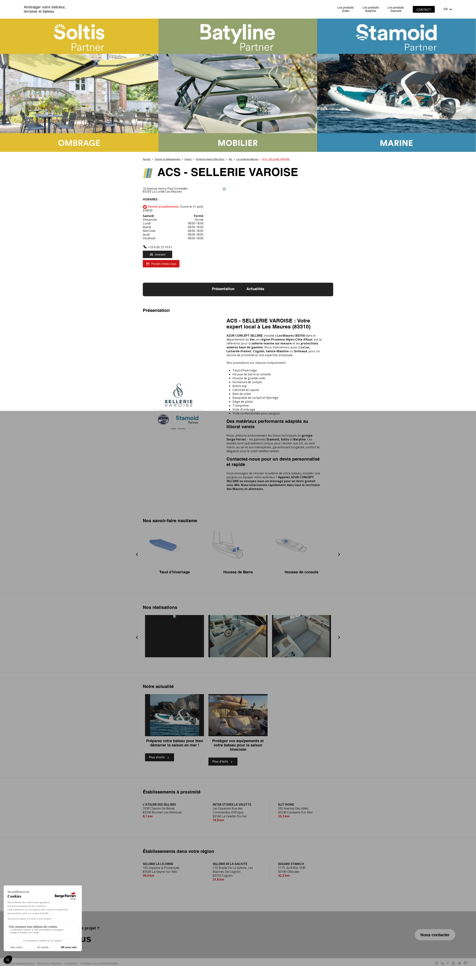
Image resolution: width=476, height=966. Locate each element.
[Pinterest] (436, 964)
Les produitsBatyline (371, 9)
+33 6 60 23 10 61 (160, 247)
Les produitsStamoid (396, 9)
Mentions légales (49, 963)
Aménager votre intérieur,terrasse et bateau (45, 9)
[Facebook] (448, 963)
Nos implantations (22, 963)
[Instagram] (465, 964)
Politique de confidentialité (99, 963)
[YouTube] (453, 963)
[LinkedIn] (442, 964)
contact (423, 9)
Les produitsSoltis (345, 9)
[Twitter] (459, 964)
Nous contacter (435, 935)
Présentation (223, 289)
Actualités (255, 289)
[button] (137, 554)
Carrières (70, 963)
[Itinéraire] (278, 189)
